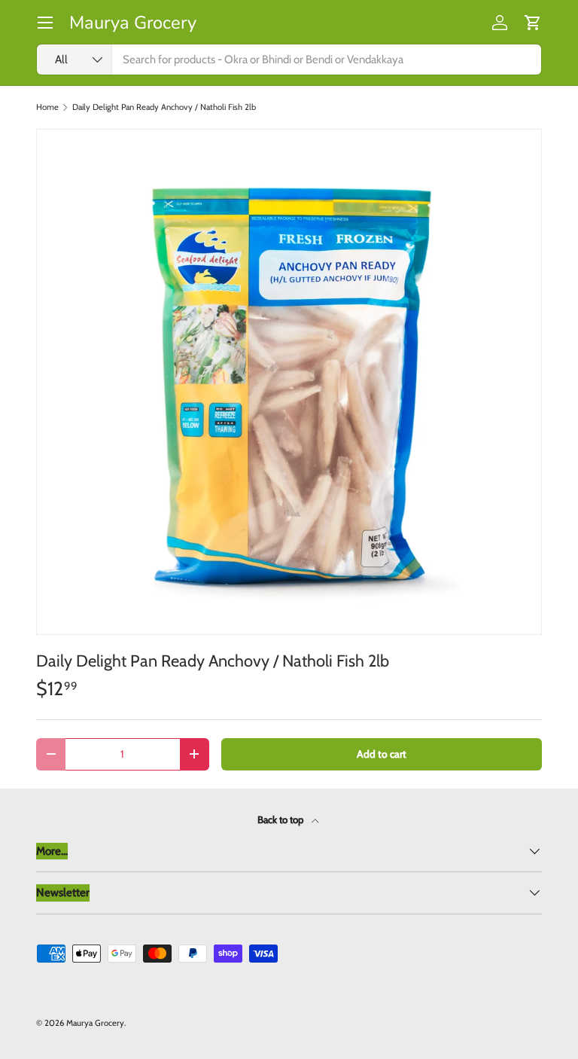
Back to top (281, 819)
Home (47, 107)
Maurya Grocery (95, 1023)
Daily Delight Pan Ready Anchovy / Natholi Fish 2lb (164, 107)
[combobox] (289, 59)
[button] (532, 22)
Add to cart (381, 754)
